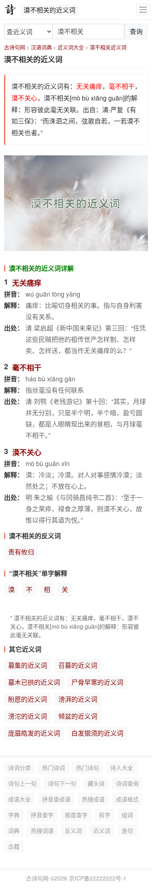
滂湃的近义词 (77, 699)
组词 (127, 815)
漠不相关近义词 (108, 47)
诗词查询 (127, 783)
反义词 (73, 830)
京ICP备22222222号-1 (97, 878)
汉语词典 (41, 47)
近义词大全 (71, 47)
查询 (136, 31)
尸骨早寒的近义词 (97, 682)
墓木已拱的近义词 (34, 682)
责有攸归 (21, 551)
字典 (13, 815)
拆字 (104, 815)
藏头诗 (96, 783)
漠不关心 (26, 452)
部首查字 (76, 815)
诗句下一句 (62, 783)
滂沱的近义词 (27, 716)
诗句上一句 (22, 783)
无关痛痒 (26, 283)
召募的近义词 (77, 665)
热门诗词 (53, 767)
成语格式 (127, 799)
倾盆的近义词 (77, 716)
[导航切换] (143, 10)
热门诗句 (87, 767)
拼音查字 (42, 815)
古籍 (13, 846)
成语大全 (19, 799)
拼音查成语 (56, 799)
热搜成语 (93, 799)
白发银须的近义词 (97, 733)
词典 (13, 830)
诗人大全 (121, 767)
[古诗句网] (10, 9)
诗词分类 (19, 767)
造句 (127, 830)
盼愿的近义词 (27, 699)
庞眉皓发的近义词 (34, 733)
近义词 (101, 830)
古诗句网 (14, 47)
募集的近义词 (27, 665)
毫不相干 (26, 367)
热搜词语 (42, 830)
